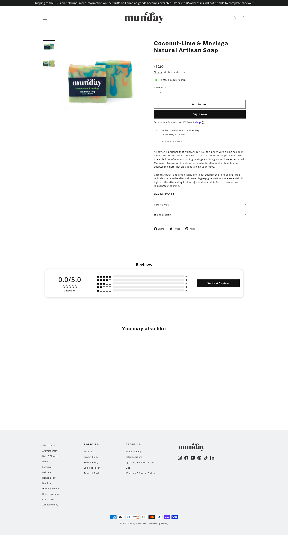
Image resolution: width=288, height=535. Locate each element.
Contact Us (48, 499)
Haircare (46, 472)
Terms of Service (92, 473)
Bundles (46, 483)
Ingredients (162, 215)
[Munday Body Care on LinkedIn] (212, 458)
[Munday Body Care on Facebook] (186, 458)
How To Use (161, 205)
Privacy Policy (91, 456)
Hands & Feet (49, 477)
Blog (128, 467)
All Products (48, 445)
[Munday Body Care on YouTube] (193, 458)
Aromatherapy (50, 450)
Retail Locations (50, 493)
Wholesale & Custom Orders (140, 473)
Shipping (158, 72)
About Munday (50, 504)
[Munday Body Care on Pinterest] (199, 458)
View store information (172, 141)
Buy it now (200, 114)
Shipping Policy (92, 467)
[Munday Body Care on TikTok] (206, 458)
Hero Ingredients (51, 488)
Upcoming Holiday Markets (140, 462)
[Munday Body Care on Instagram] (180, 458)
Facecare (47, 466)
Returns (88, 451)
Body (45, 461)
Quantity (160, 87)
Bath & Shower (50, 456)
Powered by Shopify (158, 523)
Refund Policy (91, 462)
